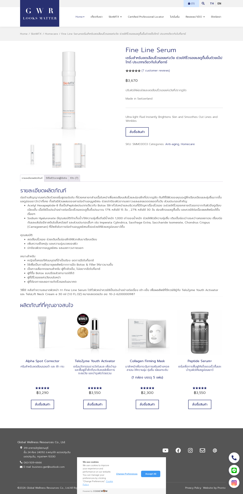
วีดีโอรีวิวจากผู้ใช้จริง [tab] (56, 178)
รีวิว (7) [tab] (74, 178)
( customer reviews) (156, 70)
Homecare (51, 34)
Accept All (150, 473)
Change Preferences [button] (127, 473)
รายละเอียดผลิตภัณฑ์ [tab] (32, 178)
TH (212, 3)
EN (219, 3)
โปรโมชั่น (174, 17)
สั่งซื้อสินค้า (137, 131)
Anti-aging (172, 144)
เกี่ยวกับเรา (96, 17)
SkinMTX (114, 17)
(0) (192, 3)
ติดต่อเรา (216, 17)
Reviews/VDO (194, 17)
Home (79, 17)
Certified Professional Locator (146, 17)
